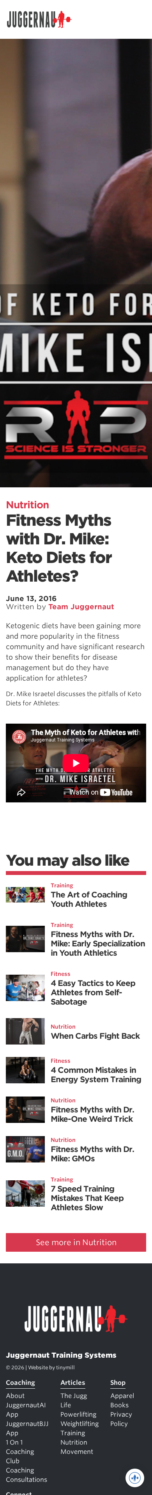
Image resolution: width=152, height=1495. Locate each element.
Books (119, 1405)
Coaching (20, 1382)
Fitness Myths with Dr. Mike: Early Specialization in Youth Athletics (98, 944)
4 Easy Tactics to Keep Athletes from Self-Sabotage (93, 992)
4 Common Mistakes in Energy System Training (96, 1074)
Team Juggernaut (81, 607)
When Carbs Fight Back (95, 1036)
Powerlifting (78, 1414)
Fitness (61, 974)
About (15, 1396)
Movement (76, 1451)
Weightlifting (79, 1423)
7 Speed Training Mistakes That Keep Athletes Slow (87, 1198)
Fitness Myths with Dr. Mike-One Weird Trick (92, 1114)
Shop (117, 1382)
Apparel (122, 1396)
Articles (72, 1382)
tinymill (65, 1367)
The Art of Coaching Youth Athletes (89, 899)
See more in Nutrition (76, 1242)
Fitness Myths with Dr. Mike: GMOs (92, 1154)
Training (62, 885)
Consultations (26, 1479)
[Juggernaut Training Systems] (43, 19)
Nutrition (27, 505)
